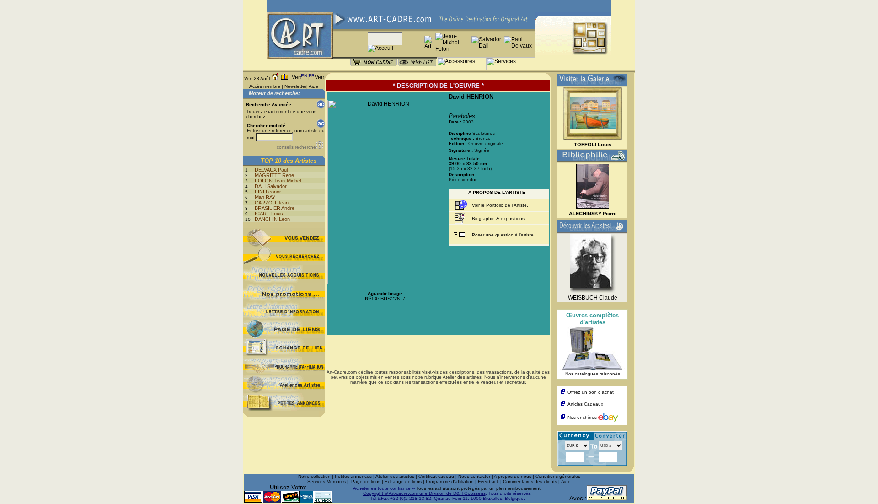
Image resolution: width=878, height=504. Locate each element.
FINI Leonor (268, 191)
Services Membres (326, 481)
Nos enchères (582, 417)
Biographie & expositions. (499, 218)
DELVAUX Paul (271, 169)
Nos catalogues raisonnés (592, 373)
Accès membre (264, 86)
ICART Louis (269, 213)
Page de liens (365, 481)
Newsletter (295, 86)
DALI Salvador (271, 186)
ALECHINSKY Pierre (592, 213)
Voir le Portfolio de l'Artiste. (500, 205)
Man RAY (265, 197)
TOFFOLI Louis (592, 144)
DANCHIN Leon (272, 219)
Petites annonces (353, 476)
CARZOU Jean (272, 202)
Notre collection (314, 476)
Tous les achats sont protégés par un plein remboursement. (479, 488)
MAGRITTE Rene (274, 175)
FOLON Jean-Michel (278, 180)
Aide (313, 86)
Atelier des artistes (394, 476)
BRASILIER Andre (274, 208)
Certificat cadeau (436, 476)
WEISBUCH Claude (592, 298)
